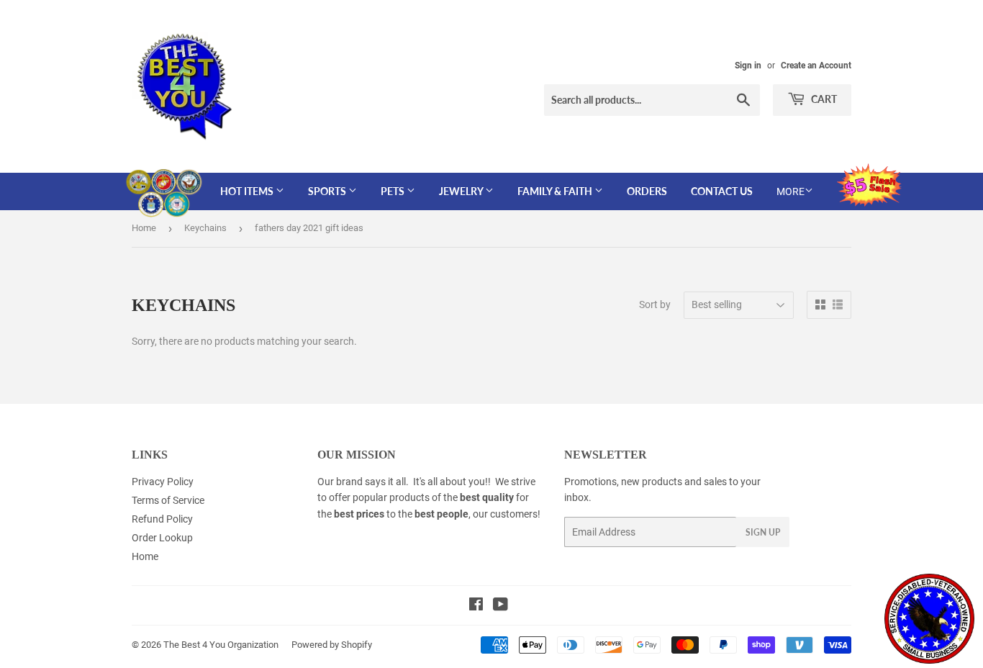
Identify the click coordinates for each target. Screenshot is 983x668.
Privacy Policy (163, 481)
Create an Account (816, 65)
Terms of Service (168, 500)
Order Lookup (162, 537)
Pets (394, 191)
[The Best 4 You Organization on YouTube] (500, 606)
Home (144, 227)
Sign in (748, 65)
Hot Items (248, 191)
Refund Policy (162, 519)
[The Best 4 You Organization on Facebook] (476, 606)
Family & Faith (555, 191)
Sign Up (763, 532)
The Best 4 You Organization (220, 644)
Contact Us (722, 191)
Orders (647, 191)
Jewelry (462, 191)
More (790, 191)
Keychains (205, 227)
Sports (328, 191)
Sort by (655, 304)
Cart (823, 99)
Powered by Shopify (331, 644)
